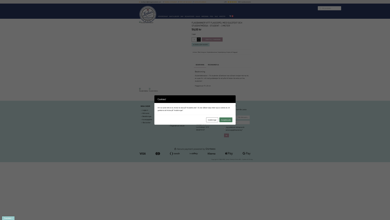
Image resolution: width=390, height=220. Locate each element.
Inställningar (212, 120)
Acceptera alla (226, 120)
